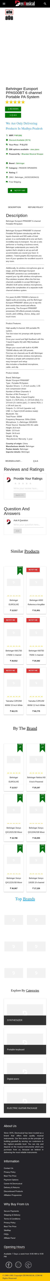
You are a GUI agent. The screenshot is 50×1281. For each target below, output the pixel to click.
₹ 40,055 (36, 838)
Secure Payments (11, 1211)
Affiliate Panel (9, 1238)
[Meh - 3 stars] (23, 483)
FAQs (6, 1234)
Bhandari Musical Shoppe (32, 154)
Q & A (35, 461)
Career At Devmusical (13, 1184)
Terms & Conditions (12, 1219)
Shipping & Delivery (12, 1215)
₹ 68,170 (13, 711)
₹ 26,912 (13, 661)
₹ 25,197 (36, 788)
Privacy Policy (9, 1172)
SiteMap (7, 1230)
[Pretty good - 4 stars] (27, 483)
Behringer (20, 163)
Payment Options (11, 1180)
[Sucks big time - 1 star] (15, 483)
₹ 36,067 (13, 888)
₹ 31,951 (36, 610)
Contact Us (8, 1168)
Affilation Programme (13, 1195)
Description (14, 207)
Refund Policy (35, 207)
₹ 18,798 (13, 838)
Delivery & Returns (12, 1187)
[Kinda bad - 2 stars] (19, 483)
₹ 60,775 (36, 711)
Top (25, 899)
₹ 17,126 (36, 888)
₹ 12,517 (13, 610)
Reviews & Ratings (14, 461)
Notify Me (17, 190)
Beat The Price (10, 1176)
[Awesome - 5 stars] (30, 483)
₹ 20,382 (36, 661)
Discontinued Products (13, 1191)
